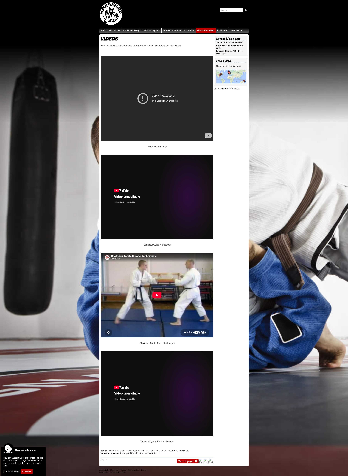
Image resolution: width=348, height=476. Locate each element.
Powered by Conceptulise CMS (112, 472)
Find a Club (114, 30)
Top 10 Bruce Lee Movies (229, 42)
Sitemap (114, 470)
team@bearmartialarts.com (114, 453)
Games (191, 30)
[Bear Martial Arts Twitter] (206, 462)
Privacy (123, 470)
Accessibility (104, 470)
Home (103, 30)
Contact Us (222, 30)
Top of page (185, 461)
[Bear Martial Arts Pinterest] (211, 462)
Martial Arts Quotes (151, 30)
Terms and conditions (137, 470)
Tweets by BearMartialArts (227, 89)
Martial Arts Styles (206, 30)
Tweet (103, 460)
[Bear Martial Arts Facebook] (201, 462)
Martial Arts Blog (131, 30)
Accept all (26, 471)
